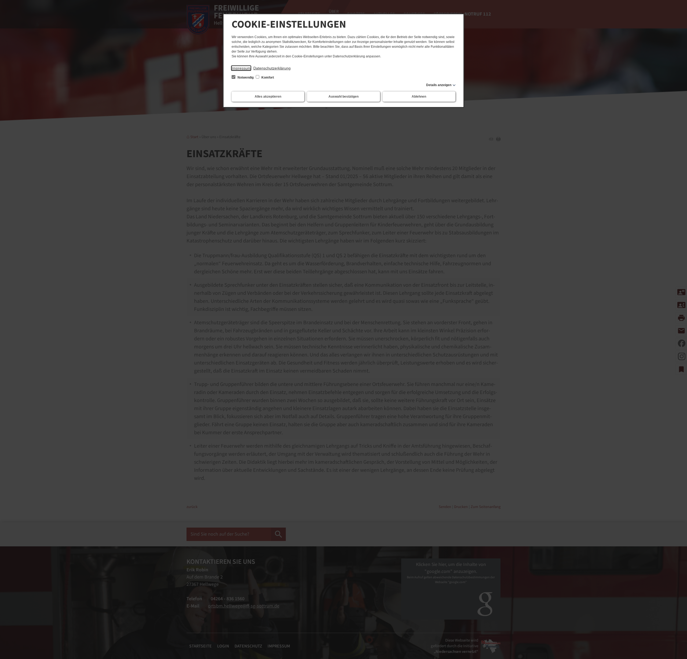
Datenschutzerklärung (272, 68)
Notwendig (245, 77)
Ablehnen (419, 96)
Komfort (267, 77)
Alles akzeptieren (268, 96)
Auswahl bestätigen (343, 96)
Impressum (241, 68)
